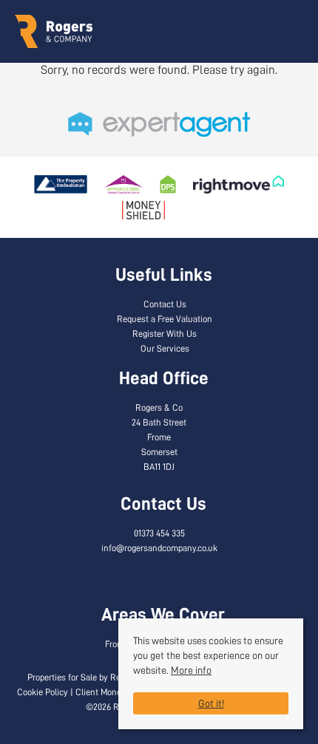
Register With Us (164, 334)
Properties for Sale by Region (82, 677)
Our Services (165, 348)
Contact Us (164, 304)
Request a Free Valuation (164, 319)
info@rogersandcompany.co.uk (159, 548)
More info (191, 670)
